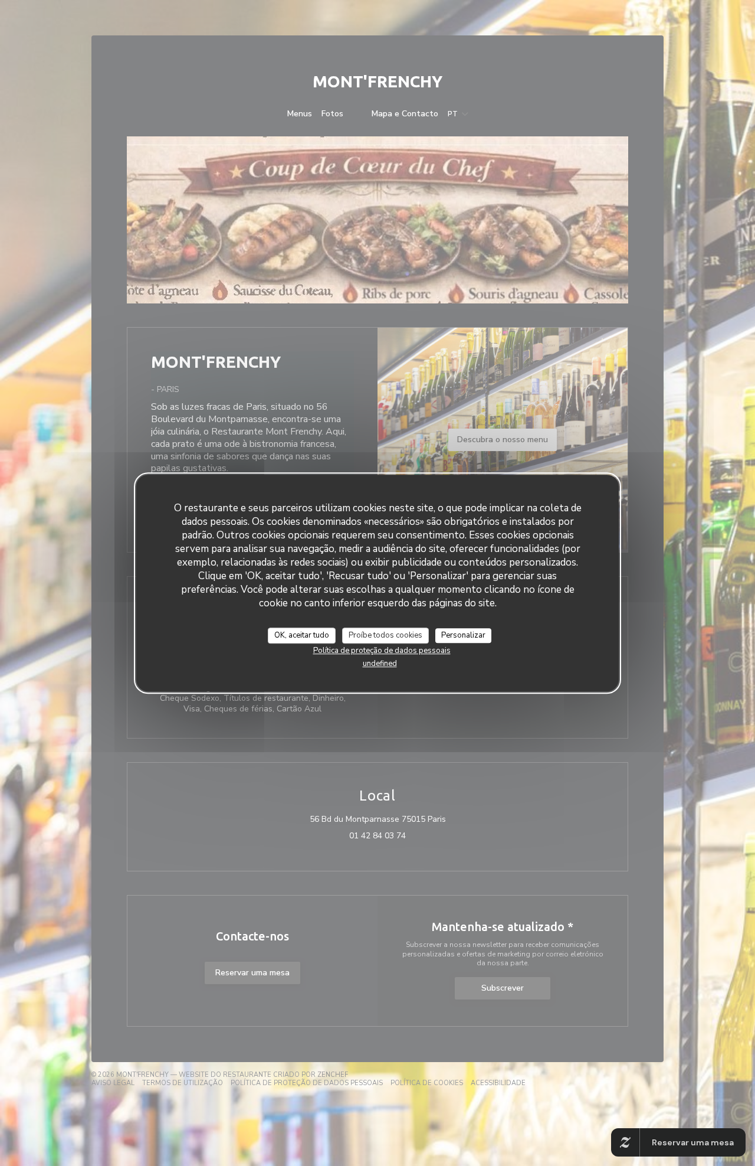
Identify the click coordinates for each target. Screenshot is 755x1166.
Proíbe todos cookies (385, 635)
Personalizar (463, 635)
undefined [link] (380, 663)
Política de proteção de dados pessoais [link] (382, 650)
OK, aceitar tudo (301, 635)
